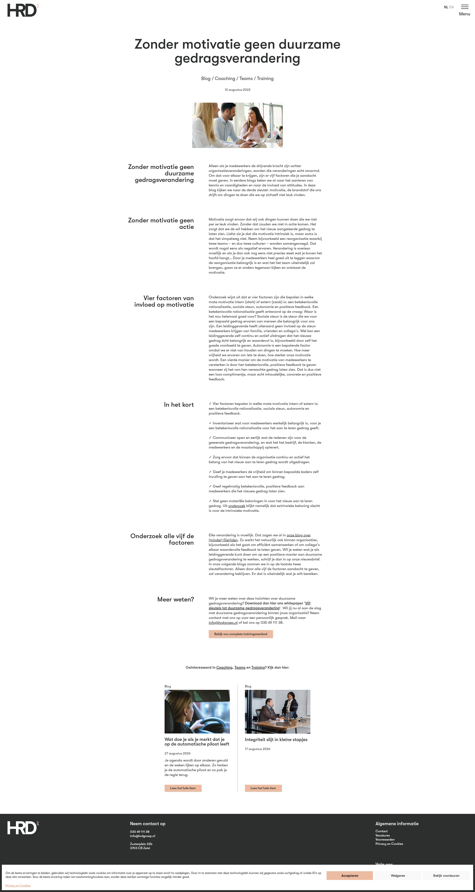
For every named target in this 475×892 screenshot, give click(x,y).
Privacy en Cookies (18, 885)
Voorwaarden (385, 839)
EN (451, 7)
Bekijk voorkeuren (446, 876)
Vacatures (383, 835)
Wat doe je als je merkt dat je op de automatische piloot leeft (197, 742)
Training (265, 78)
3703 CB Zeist (140, 848)
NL (446, 7)
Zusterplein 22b (141, 844)
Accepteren (349, 876)
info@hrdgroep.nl (223, 622)
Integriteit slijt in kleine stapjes (276, 739)
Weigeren (398, 876)
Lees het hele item (183, 788)
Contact (382, 831)
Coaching (225, 78)
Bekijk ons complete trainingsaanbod (240, 634)
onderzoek (236, 506)
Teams (246, 78)
